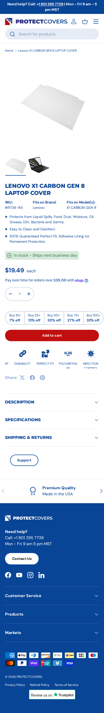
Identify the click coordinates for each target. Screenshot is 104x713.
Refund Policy (39, 685)
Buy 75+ (73, 318)
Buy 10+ (15, 318)
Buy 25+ (34, 318)
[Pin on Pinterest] (42, 378)
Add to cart (52, 335)
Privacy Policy (15, 685)
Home (9, 50)
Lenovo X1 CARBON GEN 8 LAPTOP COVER (47, 50)
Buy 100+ (93, 318)
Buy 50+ (54, 318)
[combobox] (52, 34)
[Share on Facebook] (32, 378)
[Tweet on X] (22, 378)
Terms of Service (66, 685)
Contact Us (22, 558)
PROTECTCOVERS (29, 677)
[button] (84, 21)
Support (24, 460)
